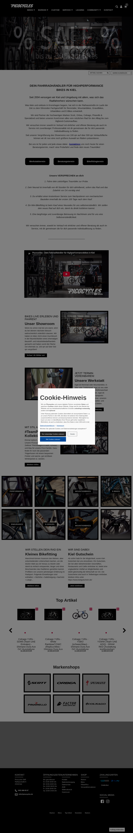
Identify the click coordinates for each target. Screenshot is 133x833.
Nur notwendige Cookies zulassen (53, 434)
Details (72, 434)
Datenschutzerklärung (47, 425)
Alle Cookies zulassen (53, 439)
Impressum (60, 425)
